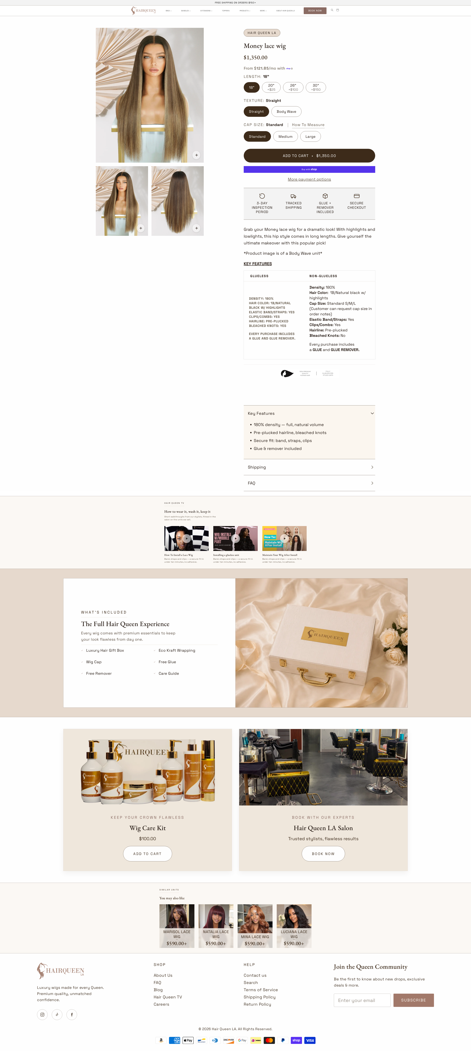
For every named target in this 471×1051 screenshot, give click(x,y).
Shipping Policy (260, 997)
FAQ (157, 982)
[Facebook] (71, 1014)
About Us (163, 975)
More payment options (309, 179)
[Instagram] (42, 1014)
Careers (161, 1004)
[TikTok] (57, 1014)
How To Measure (308, 124)
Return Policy (257, 1004)
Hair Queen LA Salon (323, 827)
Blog (158, 989)
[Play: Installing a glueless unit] (235, 538)
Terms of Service (261, 989)
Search (251, 982)
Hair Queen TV (168, 997)
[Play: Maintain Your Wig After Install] (284, 538)
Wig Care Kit (147, 827)
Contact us (255, 975)
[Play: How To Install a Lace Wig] (186, 538)
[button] (168, 10)
